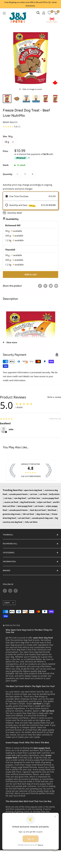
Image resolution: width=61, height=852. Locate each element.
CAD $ (6, 602)
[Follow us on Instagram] (10, 591)
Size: (7, 136)
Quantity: (8, 174)
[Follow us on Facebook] (5, 591)
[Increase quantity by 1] (32, 174)
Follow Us (8, 584)
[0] (49, 12)
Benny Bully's (10, 122)
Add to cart (31, 274)
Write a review (54, 397)
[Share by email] (56, 286)
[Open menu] (4, 13)
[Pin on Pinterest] (45, 286)
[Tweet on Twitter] (51, 286)
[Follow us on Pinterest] (16, 591)
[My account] (43, 12)
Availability (12, 219)
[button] (52, 20)
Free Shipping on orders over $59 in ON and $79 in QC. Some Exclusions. (30, 4)
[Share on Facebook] (40, 286)
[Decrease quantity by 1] (17, 174)
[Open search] (38, 12)
